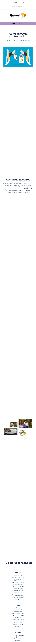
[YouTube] (19, 6)
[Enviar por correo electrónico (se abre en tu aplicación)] (21, 6)
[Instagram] (17, 6)
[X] (12, 6)
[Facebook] (15, 6)
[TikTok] (24, 6)
